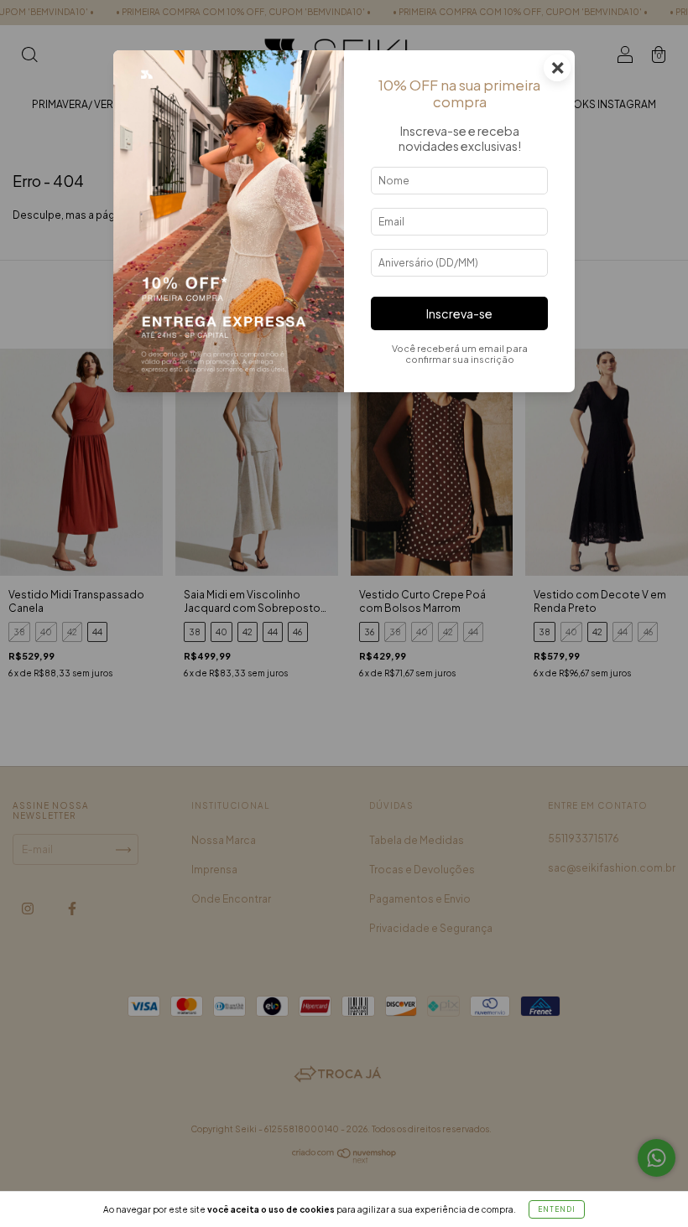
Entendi (557, 1209)
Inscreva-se (459, 313)
